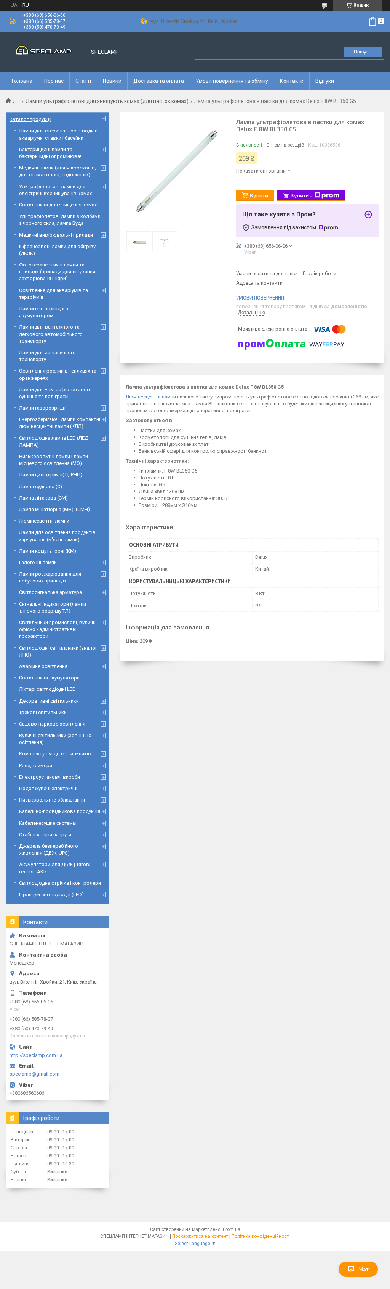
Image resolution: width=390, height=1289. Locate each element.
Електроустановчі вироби (49, 777)
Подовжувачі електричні (48, 788)
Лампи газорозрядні (43, 408)
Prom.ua (231, 1229)
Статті (83, 81)
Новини (112, 81)
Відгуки (324, 81)
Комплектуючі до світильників (55, 754)
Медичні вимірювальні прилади (56, 235)
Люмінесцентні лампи (151, 397)
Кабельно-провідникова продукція (59, 811)
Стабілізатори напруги (45, 834)
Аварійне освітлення (43, 666)
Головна (22, 81)
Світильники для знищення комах (58, 205)
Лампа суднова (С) (40, 486)
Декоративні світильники (49, 701)
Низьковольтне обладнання (52, 800)
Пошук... (363, 52)
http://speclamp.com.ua (36, 1055)
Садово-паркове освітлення (52, 724)
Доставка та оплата (158, 81)
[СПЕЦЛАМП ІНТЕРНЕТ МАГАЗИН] (44, 52)
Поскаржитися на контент (200, 1236)
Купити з (302, 195)
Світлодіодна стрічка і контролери (60, 883)
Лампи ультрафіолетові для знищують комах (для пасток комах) (107, 101)
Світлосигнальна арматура (50, 592)
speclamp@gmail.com (34, 1074)
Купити (259, 195)
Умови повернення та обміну (232, 81)
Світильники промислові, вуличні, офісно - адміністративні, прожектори (58, 629)
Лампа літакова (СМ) (43, 498)
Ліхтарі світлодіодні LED (47, 689)
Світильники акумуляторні (50, 678)
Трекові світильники (43, 712)
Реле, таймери (35, 765)
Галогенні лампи (38, 562)
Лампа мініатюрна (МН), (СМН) (54, 509)
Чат (364, 1269)
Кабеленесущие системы (48, 823)
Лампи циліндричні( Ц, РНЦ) (50, 475)
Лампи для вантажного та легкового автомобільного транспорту (51, 334)
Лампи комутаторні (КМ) (47, 551)
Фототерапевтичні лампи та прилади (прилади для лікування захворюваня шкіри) (57, 271)
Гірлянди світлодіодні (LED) (51, 894)
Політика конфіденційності (261, 1236)
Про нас (54, 81)
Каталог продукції (30, 119)
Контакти (292, 81)
